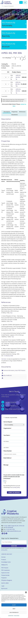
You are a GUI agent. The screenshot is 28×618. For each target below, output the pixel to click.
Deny (14, 608)
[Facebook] (6, 533)
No (5, 482)
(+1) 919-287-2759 (10, 529)
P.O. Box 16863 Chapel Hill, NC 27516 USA (13, 525)
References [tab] (22, 111)
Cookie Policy (10, 615)
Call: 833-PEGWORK (10, 402)
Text (11, 313)
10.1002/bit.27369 (8, 356)
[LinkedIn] (2, 533)
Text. (12, 337)
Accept (14, 605)
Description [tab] (7, 111)
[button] (26, 592)
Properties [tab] (14, 111)
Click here (3, 359)
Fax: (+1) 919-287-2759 (11, 406)
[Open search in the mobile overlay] (14, 6)
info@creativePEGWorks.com (13, 531)
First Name (6, 441)
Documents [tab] (14, 114)
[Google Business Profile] (4, 533)
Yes (5, 481)
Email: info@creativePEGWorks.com (15, 409)
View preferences (14, 612)
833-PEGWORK (9, 527)
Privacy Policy (16, 615)
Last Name (6, 447)
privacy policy (16, 487)
